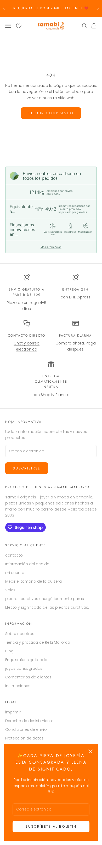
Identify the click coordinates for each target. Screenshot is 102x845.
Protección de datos (24, 738)
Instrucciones (17, 685)
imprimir (13, 712)
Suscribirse (27, 468)
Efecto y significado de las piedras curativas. (47, 607)
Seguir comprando (51, 113)
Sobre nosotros (19, 633)
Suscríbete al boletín (50, 826)
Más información (51, 246)
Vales (10, 590)
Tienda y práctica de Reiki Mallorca (37, 642)
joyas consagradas (23, 668)
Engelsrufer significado (26, 659)
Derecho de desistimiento (29, 720)
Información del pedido (27, 564)
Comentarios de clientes (28, 677)
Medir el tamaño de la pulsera (33, 581)
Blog (9, 651)
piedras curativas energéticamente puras (44, 598)
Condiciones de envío (26, 729)
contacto (14, 555)
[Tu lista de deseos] (18, 25)
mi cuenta (14, 572)
